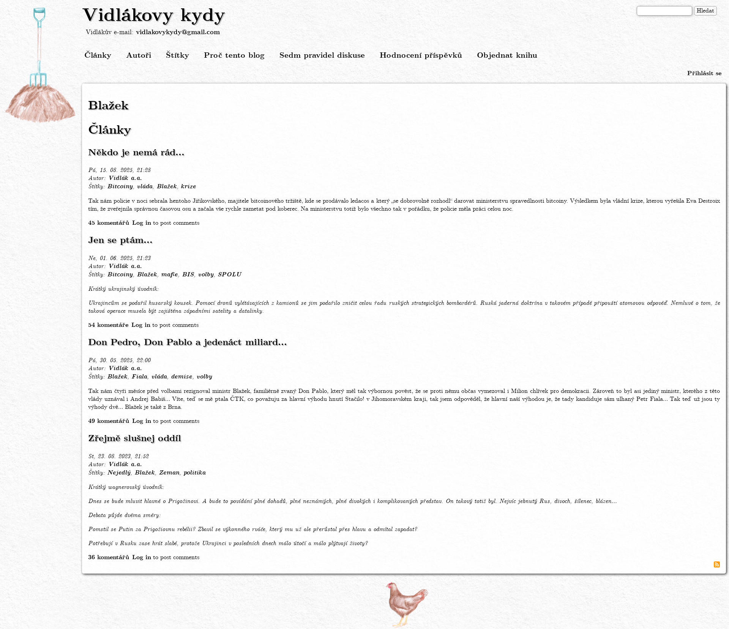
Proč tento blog (234, 55)
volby (205, 275)
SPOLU (229, 275)
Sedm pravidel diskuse (322, 55)
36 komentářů (108, 557)
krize (188, 187)
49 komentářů (108, 421)
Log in (141, 223)
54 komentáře (108, 325)
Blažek (166, 187)
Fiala (139, 377)
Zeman (169, 473)
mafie (169, 275)
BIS (188, 275)
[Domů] (41, 66)
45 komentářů (108, 223)
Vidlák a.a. (125, 178)
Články (97, 55)
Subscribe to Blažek (717, 564)
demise (181, 377)
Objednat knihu (507, 55)
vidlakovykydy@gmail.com (178, 32)
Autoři (138, 55)
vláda (144, 187)
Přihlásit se (704, 73)
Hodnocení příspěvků (421, 55)
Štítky (177, 55)
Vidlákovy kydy (153, 16)
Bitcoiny (120, 187)
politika (194, 473)
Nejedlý (118, 473)
